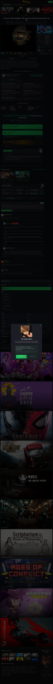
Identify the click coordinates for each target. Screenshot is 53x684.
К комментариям (32, 356)
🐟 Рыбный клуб (21, 356)
